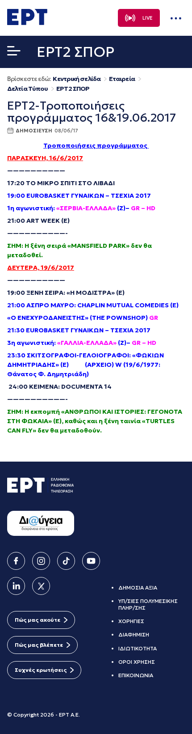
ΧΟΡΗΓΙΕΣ (131, 621)
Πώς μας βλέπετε (39, 644)
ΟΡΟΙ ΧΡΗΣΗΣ (136, 661)
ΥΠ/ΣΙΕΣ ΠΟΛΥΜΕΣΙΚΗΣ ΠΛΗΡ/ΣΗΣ (148, 604)
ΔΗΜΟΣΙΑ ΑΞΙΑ (137, 587)
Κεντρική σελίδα (76, 79)
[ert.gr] (27, 22)
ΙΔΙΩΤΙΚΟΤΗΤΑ (137, 648)
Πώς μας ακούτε (37, 619)
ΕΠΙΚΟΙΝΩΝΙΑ (135, 675)
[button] (14, 52)
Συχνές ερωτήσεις (41, 669)
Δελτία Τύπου (27, 89)
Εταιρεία (122, 79)
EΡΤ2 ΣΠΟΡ (72, 89)
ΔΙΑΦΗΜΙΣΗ (133, 634)
